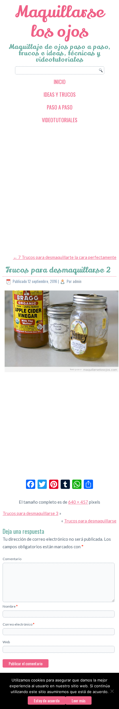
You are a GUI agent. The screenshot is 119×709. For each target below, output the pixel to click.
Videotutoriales (59, 120)
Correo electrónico (18, 624)
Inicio (60, 81)
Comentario (12, 559)
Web (6, 642)
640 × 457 (78, 502)
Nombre (10, 606)
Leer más (78, 700)
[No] (112, 691)
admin (77, 281)
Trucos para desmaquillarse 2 (58, 270)
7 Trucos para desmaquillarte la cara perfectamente (64, 257)
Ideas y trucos (60, 94)
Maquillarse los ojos (59, 22)
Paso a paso (59, 107)
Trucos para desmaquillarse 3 (30, 513)
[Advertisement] (59, 188)
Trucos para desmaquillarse (90, 520)
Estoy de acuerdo (47, 700)
